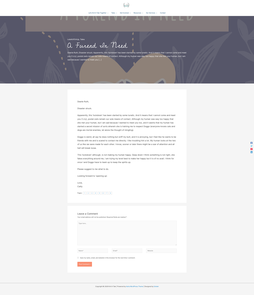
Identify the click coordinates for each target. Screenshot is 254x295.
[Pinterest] (252, 149)
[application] (107, 13)
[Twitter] (252, 146)
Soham (156, 286)
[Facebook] (252, 143)
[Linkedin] (252, 152)
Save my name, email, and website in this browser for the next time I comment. (107, 258)
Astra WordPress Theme (134, 286)
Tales (82, 39)
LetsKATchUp (73, 39)
